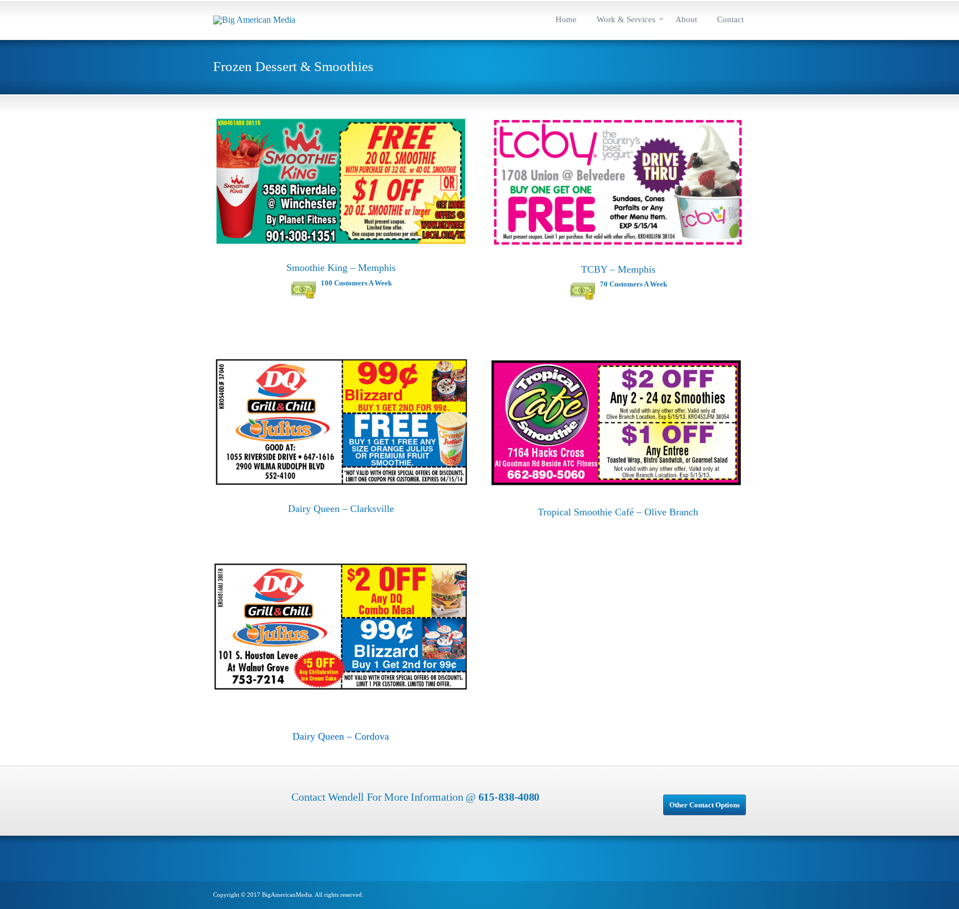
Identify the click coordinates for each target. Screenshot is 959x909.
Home (566, 19)
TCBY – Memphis (618, 269)
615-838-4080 (508, 797)
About (686, 19)
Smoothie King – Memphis (341, 267)
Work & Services (626, 19)
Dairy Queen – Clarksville (341, 508)
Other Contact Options (704, 805)
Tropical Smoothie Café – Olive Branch (618, 512)
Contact (730, 19)
